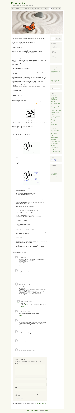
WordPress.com (46, 410)
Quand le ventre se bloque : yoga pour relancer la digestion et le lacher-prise (55, 77)
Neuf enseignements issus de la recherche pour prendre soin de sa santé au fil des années (56, 68)
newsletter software (56, 58)
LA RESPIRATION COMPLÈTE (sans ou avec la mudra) (55, 168)
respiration (53, 139)
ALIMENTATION (43, 8)
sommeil (56, 143)
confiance (53, 112)
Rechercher (52, 36)
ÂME (48, 8)
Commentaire (17, 363)
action (57, 95)
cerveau (53, 105)
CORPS (38, 8)
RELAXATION (30, 8)
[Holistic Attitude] (37, 22)
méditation (53, 131)
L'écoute (55, 121)
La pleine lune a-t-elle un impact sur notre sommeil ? (55, 81)
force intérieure (54, 119)
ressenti (59, 141)
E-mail (16, 382)
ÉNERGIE (21, 8)
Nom (16, 376)
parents (59, 131)
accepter (53, 96)
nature (57, 131)
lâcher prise (53, 128)
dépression (58, 116)
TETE (35, 8)
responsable (54, 141)
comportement (56, 110)
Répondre (20, 265)
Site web (16, 387)
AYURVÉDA (58, 8)
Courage (52, 114)
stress (53, 145)
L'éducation (53, 122)
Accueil (13, 8)
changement (55, 107)
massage (58, 128)
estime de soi (57, 117)
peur (57, 133)
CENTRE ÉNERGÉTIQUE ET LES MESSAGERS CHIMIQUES (56, 178)
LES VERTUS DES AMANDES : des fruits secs (55, 174)
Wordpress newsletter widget (55, 57)
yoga (58, 151)
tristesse (56, 149)
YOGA (51, 8)
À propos (17, 8)
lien (25, 304)
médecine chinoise (55, 130)
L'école (52, 121)
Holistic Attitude (19, 3)
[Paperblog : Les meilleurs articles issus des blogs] (53, 160)
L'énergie (53, 124)
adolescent (52, 97)
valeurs (53, 151)
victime (56, 151)
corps (57, 112)
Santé (52, 143)
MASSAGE (25, 8)
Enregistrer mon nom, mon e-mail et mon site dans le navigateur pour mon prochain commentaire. (29, 395)
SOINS (54, 8)
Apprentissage (54, 99)
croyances (54, 116)
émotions (52, 152)
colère (52, 108)
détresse (52, 117)
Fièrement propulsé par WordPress (31, 410)
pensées (53, 133)
